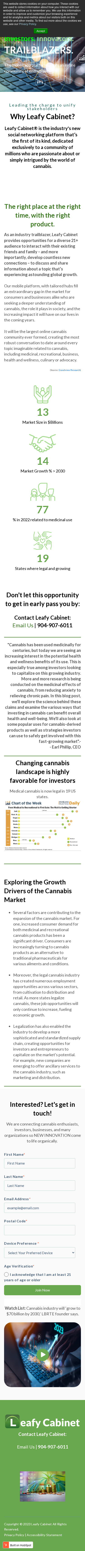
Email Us (22, 625)
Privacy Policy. (28, 24)
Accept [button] (40, 31)
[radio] (41, 1277)
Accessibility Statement (44, 1535)
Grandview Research (69, 370)
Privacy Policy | (15, 1535)
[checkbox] (41, 1277)
